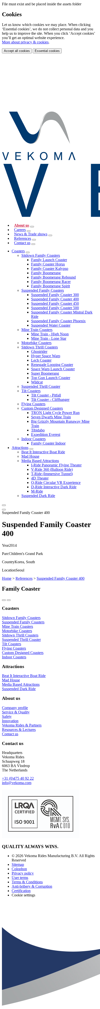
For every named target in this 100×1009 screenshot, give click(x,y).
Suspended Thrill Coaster (40, 386)
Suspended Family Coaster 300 (55, 295)
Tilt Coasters (31, 391)
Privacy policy (23, 873)
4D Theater (40, 478)
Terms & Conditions (27, 882)
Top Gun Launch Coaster (50, 378)
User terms (20, 878)
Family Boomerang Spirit (50, 286)
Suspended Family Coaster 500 (55, 308)
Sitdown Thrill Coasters (39, 347)
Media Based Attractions (40, 461)
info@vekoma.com (16, 783)
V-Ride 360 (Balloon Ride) (52, 469)
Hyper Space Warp (45, 356)
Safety (7, 716)
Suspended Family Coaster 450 (55, 303)
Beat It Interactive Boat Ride (43, 452)
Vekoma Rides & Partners (22, 725)
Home (6, 578)
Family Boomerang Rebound (53, 277)
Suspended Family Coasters (42, 290)
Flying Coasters (33, 404)
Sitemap (18, 864)
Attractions (20, 448)
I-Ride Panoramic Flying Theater (56, 465)
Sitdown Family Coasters (40, 255)
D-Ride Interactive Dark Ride (53, 487)
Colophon (19, 869)
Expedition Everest (45, 434)
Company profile (15, 708)
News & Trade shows (30, 234)
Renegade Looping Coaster (52, 365)
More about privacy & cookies (25, 42)
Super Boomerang (45, 373)
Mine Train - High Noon (50, 334)
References (22, 238)
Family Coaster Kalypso (49, 268)
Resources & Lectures (19, 730)
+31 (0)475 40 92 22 (18, 778)
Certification (21, 891)
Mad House (30, 456)
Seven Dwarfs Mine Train (51, 417)
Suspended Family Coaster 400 (55, 299)
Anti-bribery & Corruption (32, 886)
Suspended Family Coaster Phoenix (58, 321)
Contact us (22, 243)
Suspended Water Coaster (50, 325)
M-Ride (37, 491)
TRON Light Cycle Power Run (55, 413)
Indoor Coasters (33, 439)
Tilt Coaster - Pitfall (46, 395)
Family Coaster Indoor (48, 443)
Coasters (18, 251)
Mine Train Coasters (36, 330)
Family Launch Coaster (49, 260)
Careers (20, 230)
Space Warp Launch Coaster (53, 369)
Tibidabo (38, 430)
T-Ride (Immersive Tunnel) (52, 474)
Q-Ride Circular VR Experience (56, 482)
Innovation (10, 721)
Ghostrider (39, 351)
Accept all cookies (17, 51)
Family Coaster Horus (48, 264)
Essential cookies (47, 51)
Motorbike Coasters (36, 343)
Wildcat (37, 382)
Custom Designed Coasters (42, 408)
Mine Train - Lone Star (48, 338)
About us (21, 225)
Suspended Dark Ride (38, 496)
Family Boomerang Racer (51, 282)
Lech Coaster (41, 360)
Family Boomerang (46, 273)
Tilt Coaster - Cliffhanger (50, 399)
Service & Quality (16, 712)
